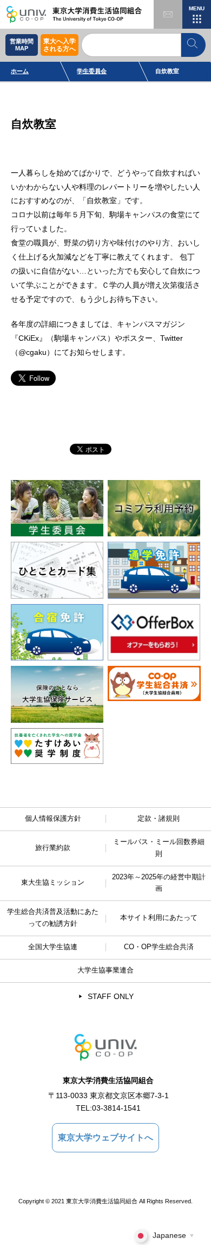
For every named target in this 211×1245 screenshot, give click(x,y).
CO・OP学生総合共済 (159, 947)
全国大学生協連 (52, 947)
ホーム (20, 71)
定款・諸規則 (158, 818)
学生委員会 (92, 71)
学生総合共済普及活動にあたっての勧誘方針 (52, 918)
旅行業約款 (52, 848)
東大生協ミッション (52, 882)
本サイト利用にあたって (158, 918)
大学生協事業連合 (105, 970)
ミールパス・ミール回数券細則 (159, 848)
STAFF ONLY (111, 997)
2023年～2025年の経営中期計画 (159, 883)
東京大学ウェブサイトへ (105, 1137)
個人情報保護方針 (53, 818)
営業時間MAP (22, 44)
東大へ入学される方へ (59, 44)
